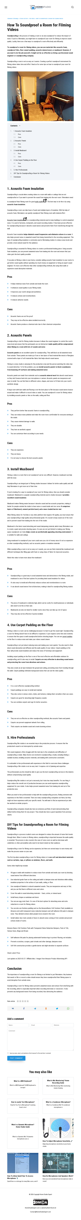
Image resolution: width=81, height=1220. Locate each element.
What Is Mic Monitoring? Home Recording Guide (58, 1081)
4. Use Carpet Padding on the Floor (25, 160)
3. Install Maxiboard (20, 150)
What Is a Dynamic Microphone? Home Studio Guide (22, 1125)
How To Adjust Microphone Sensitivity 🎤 (58, 1141)
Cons (19, 137)
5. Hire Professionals (20, 170)
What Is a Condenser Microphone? (58, 1102)
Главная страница (12, 18)
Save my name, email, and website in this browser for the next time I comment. (30, 1053)
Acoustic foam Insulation (15, 220)
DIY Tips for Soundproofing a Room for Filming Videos (32, 173)
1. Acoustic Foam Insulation (23, 131)
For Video (32, 18)
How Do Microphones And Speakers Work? (58, 1176)
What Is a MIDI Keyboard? (23, 1081)
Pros (19, 134)
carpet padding (67, 637)
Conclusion (17, 177)
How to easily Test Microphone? (23, 1102)
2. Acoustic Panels (20, 141)
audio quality (39, 202)
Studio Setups (24, 18)
